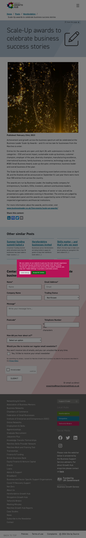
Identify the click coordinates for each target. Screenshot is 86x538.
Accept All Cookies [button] (38, 273)
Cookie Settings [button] (25, 273)
